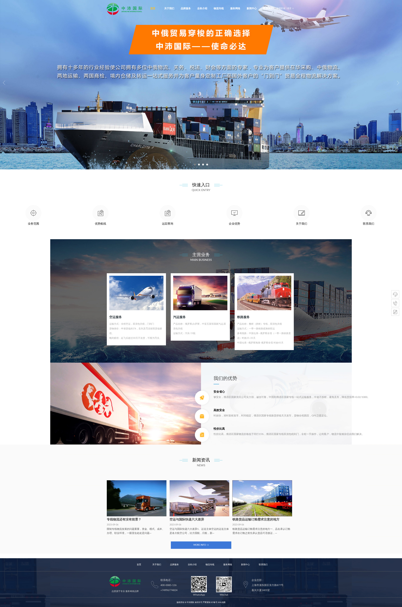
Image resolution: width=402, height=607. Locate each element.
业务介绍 (202, 8)
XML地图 (221, 602)
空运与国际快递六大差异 (187, 519)
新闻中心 (252, 8)
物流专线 (219, 8)
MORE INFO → (201, 545)
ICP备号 (214, 602)
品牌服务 (186, 8)
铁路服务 (243, 317)
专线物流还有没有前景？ (124, 519)
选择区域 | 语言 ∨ (285, 8)
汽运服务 (179, 317)
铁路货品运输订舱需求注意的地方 (256, 519)
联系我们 (268, 8)
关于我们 (169, 8)
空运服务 (115, 317)
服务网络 (235, 8)
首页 (152, 8)
